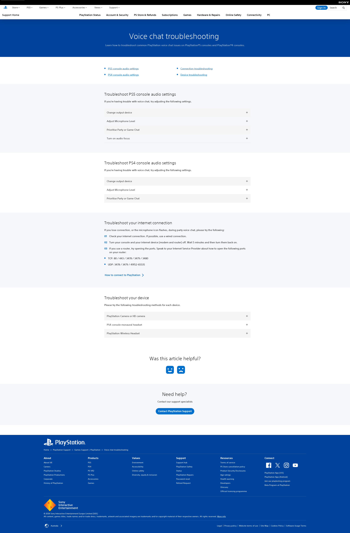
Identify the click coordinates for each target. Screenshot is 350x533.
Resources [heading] (226, 458)
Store (15, 7)
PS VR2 (91, 471)
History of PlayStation (53, 483)
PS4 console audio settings (123, 74)
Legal (219, 526)
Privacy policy (230, 526)
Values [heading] (136, 458)
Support (113, 7)
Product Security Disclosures (233, 471)
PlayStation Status (90, 14)
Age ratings (225, 475)
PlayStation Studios (52, 471)
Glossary (224, 487)
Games (42, 7)
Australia (54, 526)
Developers (225, 483)
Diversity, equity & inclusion (144, 475)
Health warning (227, 479)
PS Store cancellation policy (232, 466)
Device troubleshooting (193, 74)
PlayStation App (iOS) (274, 473)
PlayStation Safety (184, 466)
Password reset (183, 479)
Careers (47, 466)
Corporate (48, 479)
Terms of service (227, 462)
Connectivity (254, 14)
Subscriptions (170, 14)
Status (179, 471)
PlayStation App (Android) (276, 477)
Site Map (265, 526)
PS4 (89, 466)
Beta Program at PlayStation (277, 485)
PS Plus (59, 7)
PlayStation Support (62, 450)
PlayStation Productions (54, 475)
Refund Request (183, 483)
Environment (137, 462)
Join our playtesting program (277, 481)
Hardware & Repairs (208, 14)
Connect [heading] (269, 458)
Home (46, 450)
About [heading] (47, 458)
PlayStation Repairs (185, 475)
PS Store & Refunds (145, 14)
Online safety (138, 471)
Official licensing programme (233, 491)
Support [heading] (181, 458)
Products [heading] (93, 458)
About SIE (48, 462)
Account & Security (117, 14)
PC (268, 14)
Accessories (78, 7)
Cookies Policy (277, 526)
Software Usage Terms (296, 526)
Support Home (10, 14)
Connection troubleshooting (196, 68)
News (97, 7)
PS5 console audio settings (123, 68)
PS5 (28, 7)
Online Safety (233, 14)
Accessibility (137, 466)
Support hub (181, 462)
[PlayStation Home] (5, 7)
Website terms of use (248, 526)
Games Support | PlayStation (87, 450)
